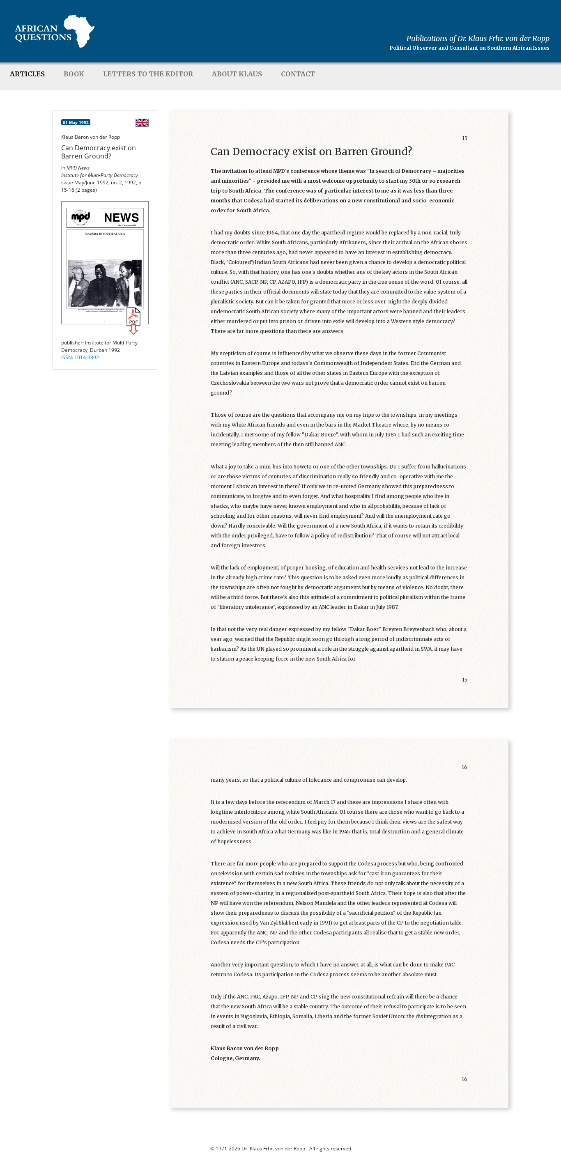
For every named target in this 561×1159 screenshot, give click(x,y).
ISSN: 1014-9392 (80, 357)
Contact (298, 74)
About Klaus (237, 74)
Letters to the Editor (148, 74)
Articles (27, 74)
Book (74, 74)
